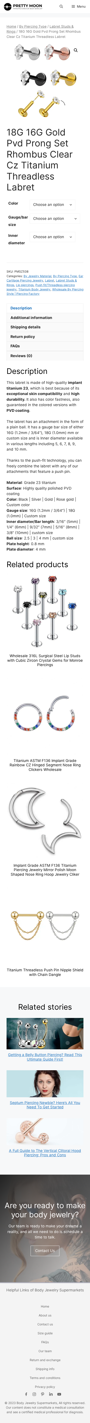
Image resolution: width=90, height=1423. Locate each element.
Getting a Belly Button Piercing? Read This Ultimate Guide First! (45, 1057)
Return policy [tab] (22, 336)
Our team (45, 1351)
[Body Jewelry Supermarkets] (22, 6)
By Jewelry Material (37, 276)
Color (13, 203)
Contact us (45, 1324)
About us (45, 1315)
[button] (61, 6)
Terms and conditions (45, 1378)
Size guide (45, 1333)
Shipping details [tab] (25, 327)
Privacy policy (45, 1387)
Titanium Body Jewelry (34, 289)
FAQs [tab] (15, 346)
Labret (49, 280)
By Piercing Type (33, 26)
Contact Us (45, 1250)
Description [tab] (21, 308)
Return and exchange (45, 1360)
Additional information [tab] (31, 317)
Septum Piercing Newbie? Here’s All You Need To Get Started (45, 1105)
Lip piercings (25, 285)
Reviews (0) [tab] (21, 356)
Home (11, 26)
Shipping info (45, 1369)
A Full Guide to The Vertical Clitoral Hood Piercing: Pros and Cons (45, 1152)
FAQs (45, 1342)
